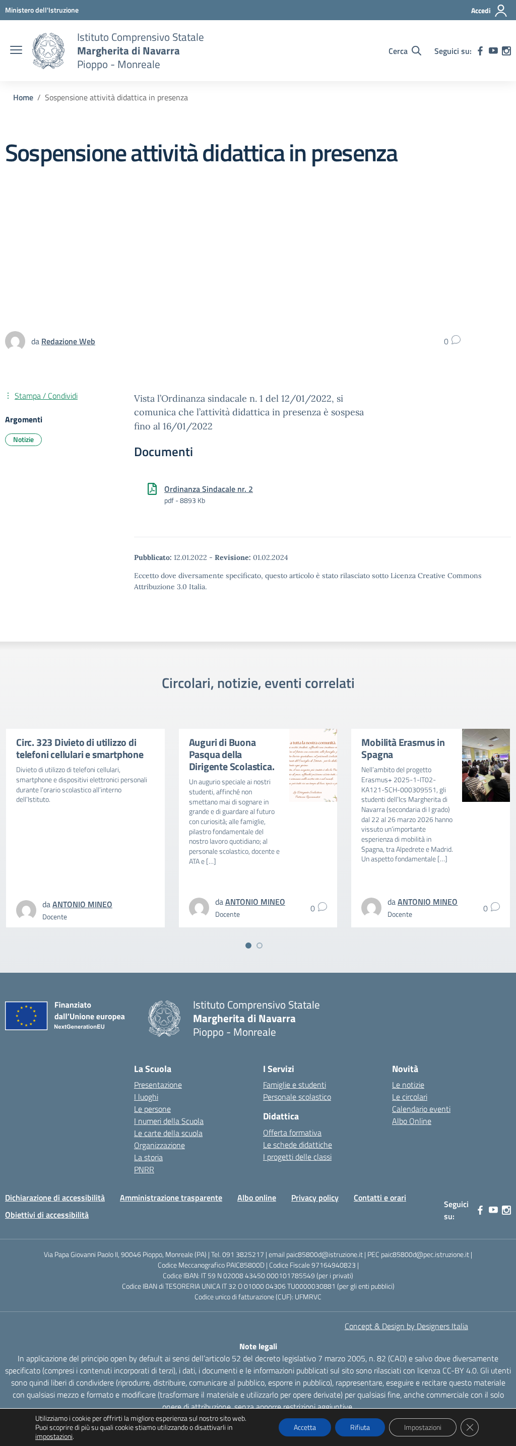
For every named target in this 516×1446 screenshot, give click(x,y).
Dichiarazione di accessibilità (55, 1197)
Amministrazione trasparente (171, 1197)
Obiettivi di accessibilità (47, 1215)
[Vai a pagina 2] (259, 945)
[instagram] (506, 50)
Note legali (258, 1346)
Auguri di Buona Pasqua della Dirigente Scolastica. (232, 754)
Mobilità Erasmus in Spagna (402, 748)
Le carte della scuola (168, 1133)
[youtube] (493, 50)
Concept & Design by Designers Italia (406, 1326)
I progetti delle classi (297, 1157)
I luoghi (146, 1097)
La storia (148, 1157)
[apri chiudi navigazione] (16, 51)
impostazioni (54, 1436)
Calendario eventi (421, 1109)
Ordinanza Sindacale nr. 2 (208, 489)
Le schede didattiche (297, 1145)
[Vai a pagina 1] (248, 945)
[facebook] (480, 50)
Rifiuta (360, 1427)
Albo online (256, 1197)
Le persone (152, 1109)
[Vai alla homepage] (48, 51)
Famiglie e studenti (294, 1085)
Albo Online (411, 1121)
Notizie (23, 439)
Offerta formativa (292, 1132)
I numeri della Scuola (169, 1121)
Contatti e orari (380, 1197)
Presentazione (158, 1085)
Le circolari (409, 1097)
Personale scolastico (297, 1097)
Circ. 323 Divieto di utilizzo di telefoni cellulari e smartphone (80, 748)
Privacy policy (315, 1197)
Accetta (305, 1427)
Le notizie (408, 1085)
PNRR (144, 1169)
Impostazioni (422, 1427)
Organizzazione (159, 1145)
